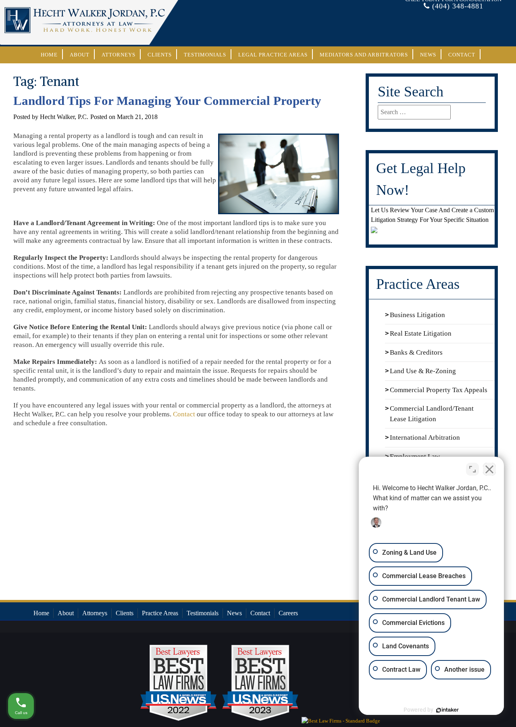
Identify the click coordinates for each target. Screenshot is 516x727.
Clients (160, 55)
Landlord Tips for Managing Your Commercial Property (167, 101)
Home (49, 55)
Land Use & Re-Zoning (423, 371)
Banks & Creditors (416, 352)
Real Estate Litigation (421, 333)
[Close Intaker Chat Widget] (489, 469)
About (79, 55)
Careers (288, 613)
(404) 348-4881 (457, 6)
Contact (461, 55)
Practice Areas (160, 613)
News (428, 55)
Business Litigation (417, 315)
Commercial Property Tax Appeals (438, 390)
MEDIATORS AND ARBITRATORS (364, 55)
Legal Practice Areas (273, 55)
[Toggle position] (472, 469)
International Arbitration (425, 437)
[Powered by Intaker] (447, 710)
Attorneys (118, 55)
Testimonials (205, 55)
